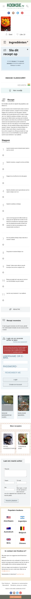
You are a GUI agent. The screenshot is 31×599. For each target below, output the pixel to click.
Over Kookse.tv (6, 583)
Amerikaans (8, 521)
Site (5, 487)
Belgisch (22, 533)
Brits (9, 543)
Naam (6, 480)
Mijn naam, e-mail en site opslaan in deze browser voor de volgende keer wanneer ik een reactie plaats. (15, 491)
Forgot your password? (20, 342)
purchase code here (18, 352)
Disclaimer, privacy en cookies (19, 585)
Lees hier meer (20, 574)
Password (9, 366)
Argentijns (22, 521)
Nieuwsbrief (5, 585)
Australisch (8, 532)
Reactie (16, 309)
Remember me (13, 372)
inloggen (14, 61)
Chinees (22, 543)
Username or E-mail (13, 357)
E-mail (19, 480)
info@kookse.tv (6, 571)
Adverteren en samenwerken (20, 583)
